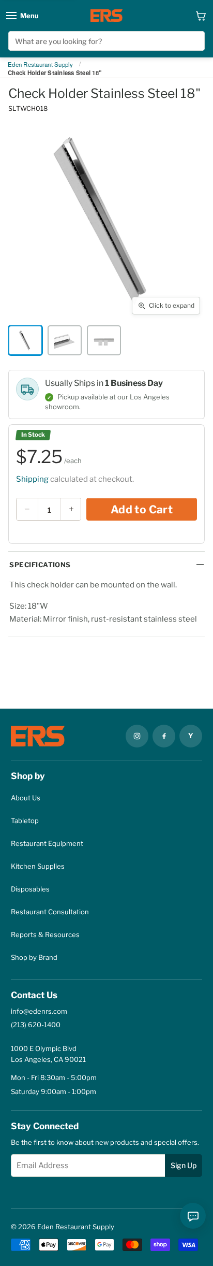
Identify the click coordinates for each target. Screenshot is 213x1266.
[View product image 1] (25, 340)
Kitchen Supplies (38, 866)
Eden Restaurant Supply (40, 64)
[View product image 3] (104, 340)
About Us (25, 798)
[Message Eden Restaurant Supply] (193, 1216)
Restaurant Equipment (47, 843)
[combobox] (106, 41)
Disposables (30, 889)
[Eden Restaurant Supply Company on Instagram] (137, 736)
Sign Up (183, 1165)
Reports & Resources (45, 934)
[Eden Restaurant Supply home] (106, 15)
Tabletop (25, 820)
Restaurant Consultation (50, 912)
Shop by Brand (34, 957)
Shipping (32, 479)
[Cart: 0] (200, 15)
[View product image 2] (65, 340)
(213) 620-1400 (35, 1024)
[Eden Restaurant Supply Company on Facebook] (164, 736)
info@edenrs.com (39, 1011)
